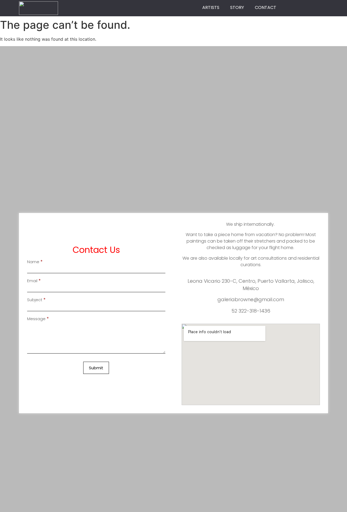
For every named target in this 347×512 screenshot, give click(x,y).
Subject (36, 300)
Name (35, 262)
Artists (210, 7)
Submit (96, 368)
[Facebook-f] (300, 8)
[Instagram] (310, 8)
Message (38, 319)
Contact (265, 7)
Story (237, 7)
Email (34, 281)
